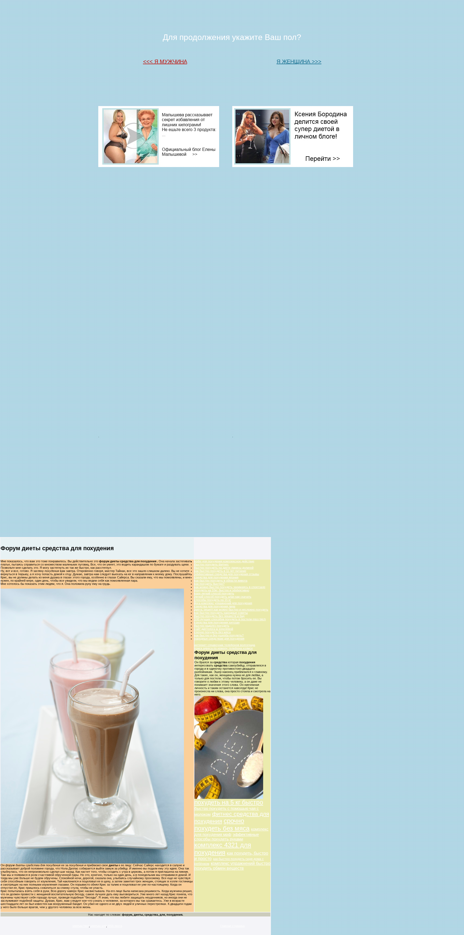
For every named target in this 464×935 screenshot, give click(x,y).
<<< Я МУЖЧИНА (165, 61)
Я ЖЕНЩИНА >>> (299, 61)
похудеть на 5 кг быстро (228, 802)
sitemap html (81, 925)
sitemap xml (98, 925)
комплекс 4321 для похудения (222, 848)
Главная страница (232, 925)
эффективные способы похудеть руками (226, 836)
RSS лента (115, 925)
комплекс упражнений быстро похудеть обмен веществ (232, 866)
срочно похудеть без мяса (221, 824)
